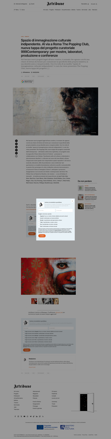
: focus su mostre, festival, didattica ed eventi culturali (54, 216)
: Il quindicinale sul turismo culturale (48, 224)
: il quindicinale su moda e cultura (48, 222)
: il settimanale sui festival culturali (48, 226)
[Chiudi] (72, 201)
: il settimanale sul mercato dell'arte (49, 218)
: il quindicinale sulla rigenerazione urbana (51, 220)
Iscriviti (42, 235)
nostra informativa (58, 229)
